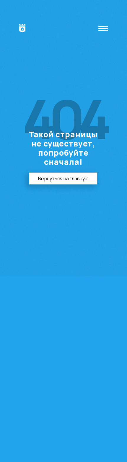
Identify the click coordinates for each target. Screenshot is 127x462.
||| (104, 28)
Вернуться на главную (63, 178)
